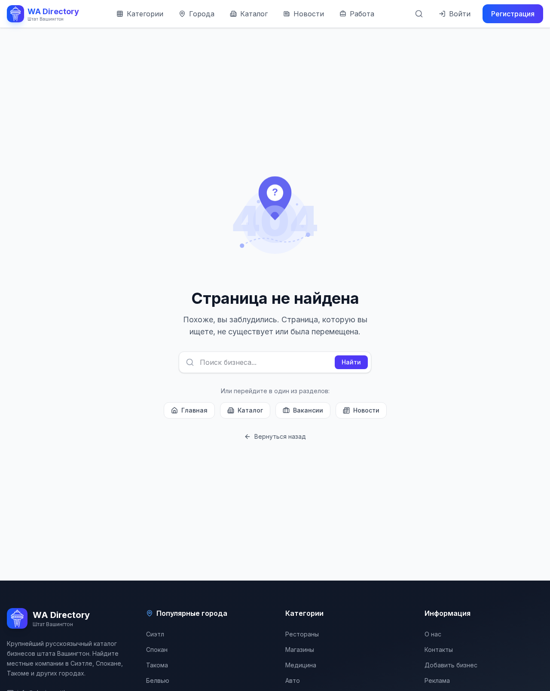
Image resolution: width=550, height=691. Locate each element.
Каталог (254, 13)
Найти (351, 362)
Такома (157, 665)
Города (201, 13)
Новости (308, 13)
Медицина (300, 665)
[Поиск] (419, 13)
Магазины (299, 649)
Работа (362, 13)
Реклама (437, 680)
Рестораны (302, 634)
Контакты (439, 649)
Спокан (157, 649)
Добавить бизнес (451, 665)
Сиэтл (155, 634)
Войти (460, 13)
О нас (433, 634)
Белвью (157, 680)
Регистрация (513, 13)
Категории (145, 13)
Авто (292, 680)
